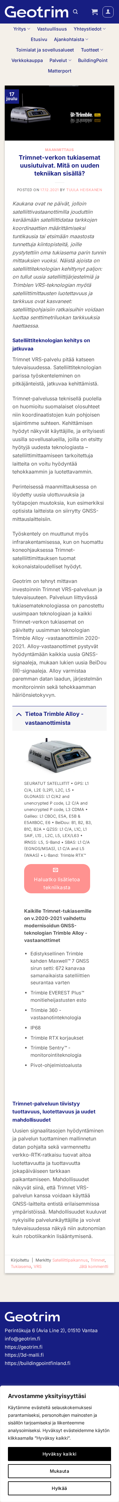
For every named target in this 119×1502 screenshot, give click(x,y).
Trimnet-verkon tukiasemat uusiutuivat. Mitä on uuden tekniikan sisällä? (59, 165)
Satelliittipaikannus (70, 1260)
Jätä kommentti (93, 1266)
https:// (13, 1363)
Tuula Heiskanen (84, 190)
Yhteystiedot (88, 28)
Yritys (19, 28)
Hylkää (59, 1488)
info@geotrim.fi (22, 1339)
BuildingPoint (93, 60)
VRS (38, 1266)
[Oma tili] (108, 11)
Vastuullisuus (52, 28)
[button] (94, 12)
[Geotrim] (36, 11)
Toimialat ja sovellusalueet (45, 49)
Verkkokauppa (27, 60)
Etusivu (39, 39)
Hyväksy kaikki (60, 1454)
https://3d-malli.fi (24, 1355)
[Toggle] (18, 714)
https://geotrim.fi (24, 1347)
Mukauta (59, 1471)
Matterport (59, 70)
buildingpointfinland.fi (45, 1363)
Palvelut (58, 60)
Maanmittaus (59, 150)
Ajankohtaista (69, 39)
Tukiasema (21, 1266)
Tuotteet (90, 49)
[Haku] (75, 12)
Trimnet (97, 1260)
